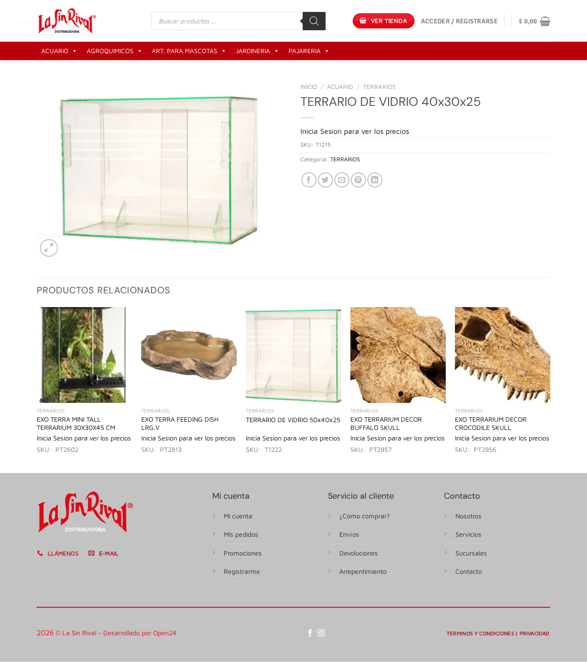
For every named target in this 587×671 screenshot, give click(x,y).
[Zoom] (49, 248)
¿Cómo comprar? (364, 516)
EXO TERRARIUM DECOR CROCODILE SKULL (490, 423)
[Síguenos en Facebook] (310, 633)
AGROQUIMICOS (110, 51)
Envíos (349, 534)
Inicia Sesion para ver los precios (354, 131)
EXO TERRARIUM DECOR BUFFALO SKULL (386, 423)
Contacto (468, 571)
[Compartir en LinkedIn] (374, 179)
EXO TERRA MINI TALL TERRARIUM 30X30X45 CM (76, 423)
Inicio (308, 86)
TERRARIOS (379, 86)
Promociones (243, 553)
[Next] (550, 389)
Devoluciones (358, 553)
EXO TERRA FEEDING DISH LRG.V (180, 423)
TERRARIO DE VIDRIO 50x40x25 (293, 420)
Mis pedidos (241, 534)
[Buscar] (314, 21)
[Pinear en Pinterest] (358, 179)
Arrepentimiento (363, 571)
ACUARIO (54, 51)
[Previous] (37, 389)
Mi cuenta (238, 516)
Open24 (165, 633)
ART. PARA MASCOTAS (184, 51)
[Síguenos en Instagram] (321, 633)
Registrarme (242, 571)
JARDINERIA (253, 51)
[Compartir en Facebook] (308, 179)
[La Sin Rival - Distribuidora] (67, 20)
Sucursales (471, 553)
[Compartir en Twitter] (325, 179)
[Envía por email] (341, 179)
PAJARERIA (304, 51)
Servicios (468, 534)
